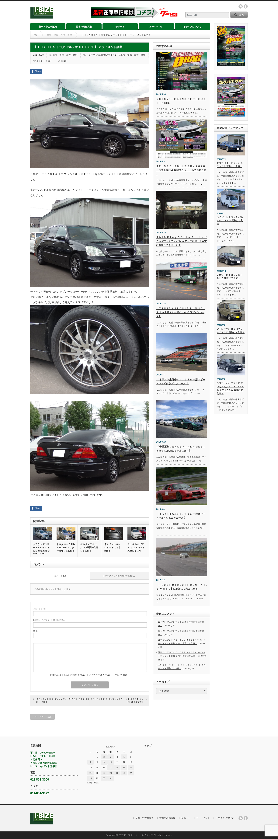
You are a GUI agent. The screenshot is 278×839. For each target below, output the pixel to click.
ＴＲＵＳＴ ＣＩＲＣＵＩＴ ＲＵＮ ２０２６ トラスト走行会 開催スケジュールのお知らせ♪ (181, 170)
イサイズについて (192, 26)
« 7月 (89, 783)
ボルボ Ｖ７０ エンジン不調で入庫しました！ (89, 547)
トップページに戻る (42, 716)
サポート (120, 26)
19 (124, 767)
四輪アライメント (110, 55)
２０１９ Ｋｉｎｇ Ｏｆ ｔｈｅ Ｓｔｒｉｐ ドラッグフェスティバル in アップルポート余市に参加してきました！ (181, 241)
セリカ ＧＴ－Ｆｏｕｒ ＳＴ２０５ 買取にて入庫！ (230, 165)
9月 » (96, 783)
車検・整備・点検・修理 (59, 35)
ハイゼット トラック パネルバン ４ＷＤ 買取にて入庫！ (230, 220)
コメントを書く (44, 61)
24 (110, 773)
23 (104, 773)
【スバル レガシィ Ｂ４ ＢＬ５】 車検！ (112, 547)
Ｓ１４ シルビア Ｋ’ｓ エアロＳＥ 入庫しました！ (135, 547)
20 (131, 767)
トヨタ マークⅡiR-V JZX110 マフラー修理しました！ (66, 547)
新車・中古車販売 (48, 26)
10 (110, 762)
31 (110, 778)
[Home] (35, 35)
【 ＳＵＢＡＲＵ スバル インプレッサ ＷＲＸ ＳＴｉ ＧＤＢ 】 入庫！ (62, 700)
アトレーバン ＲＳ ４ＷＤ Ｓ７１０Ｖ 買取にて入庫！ (231, 331)
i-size (64, 61)
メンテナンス (93, 55)
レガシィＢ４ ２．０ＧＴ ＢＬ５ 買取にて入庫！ (229, 276)
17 (110, 767)
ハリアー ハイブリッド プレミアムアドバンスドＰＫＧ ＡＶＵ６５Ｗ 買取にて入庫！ (230, 388)
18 (117, 767)
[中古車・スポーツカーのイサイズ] (58, 16)
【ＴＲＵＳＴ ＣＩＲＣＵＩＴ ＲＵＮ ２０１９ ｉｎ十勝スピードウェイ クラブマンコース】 (180, 312)
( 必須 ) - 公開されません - (50, 620)
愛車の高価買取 (84, 26)
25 (117, 773)
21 (90, 773)
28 (90, 778)
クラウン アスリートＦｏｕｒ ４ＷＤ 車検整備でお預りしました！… (41, 551)
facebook (246, 6)
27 (131, 773)
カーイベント (156, 26)
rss (240, 6)
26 (124, 773)
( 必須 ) (39, 609)
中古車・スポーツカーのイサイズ (136, 835)
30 (104, 778)
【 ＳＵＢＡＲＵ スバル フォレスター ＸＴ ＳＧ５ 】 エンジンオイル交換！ (117, 700)
